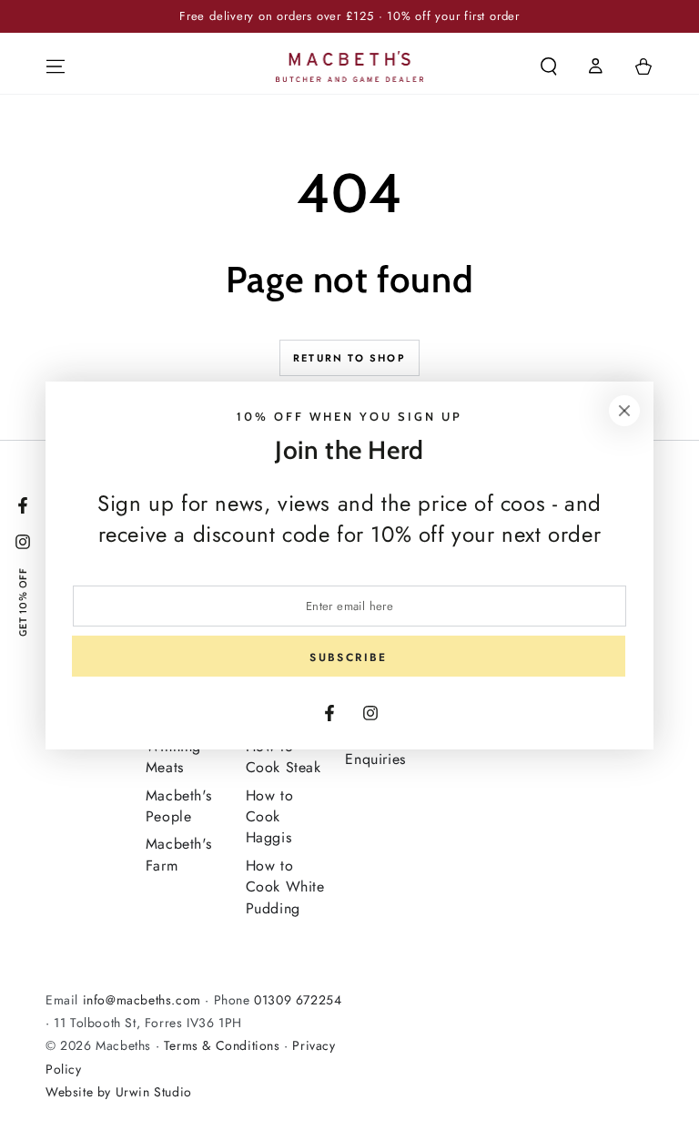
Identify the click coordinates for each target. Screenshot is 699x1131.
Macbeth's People (178, 806)
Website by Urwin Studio (119, 1092)
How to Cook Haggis (270, 817)
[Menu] (55, 66)
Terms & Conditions (222, 1045)
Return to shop (349, 358)
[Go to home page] (350, 66)
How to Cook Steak (283, 757)
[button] (548, 66)
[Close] (624, 411)
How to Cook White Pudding (285, 887)
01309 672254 (297, 1000)
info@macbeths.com (142, 1000)
